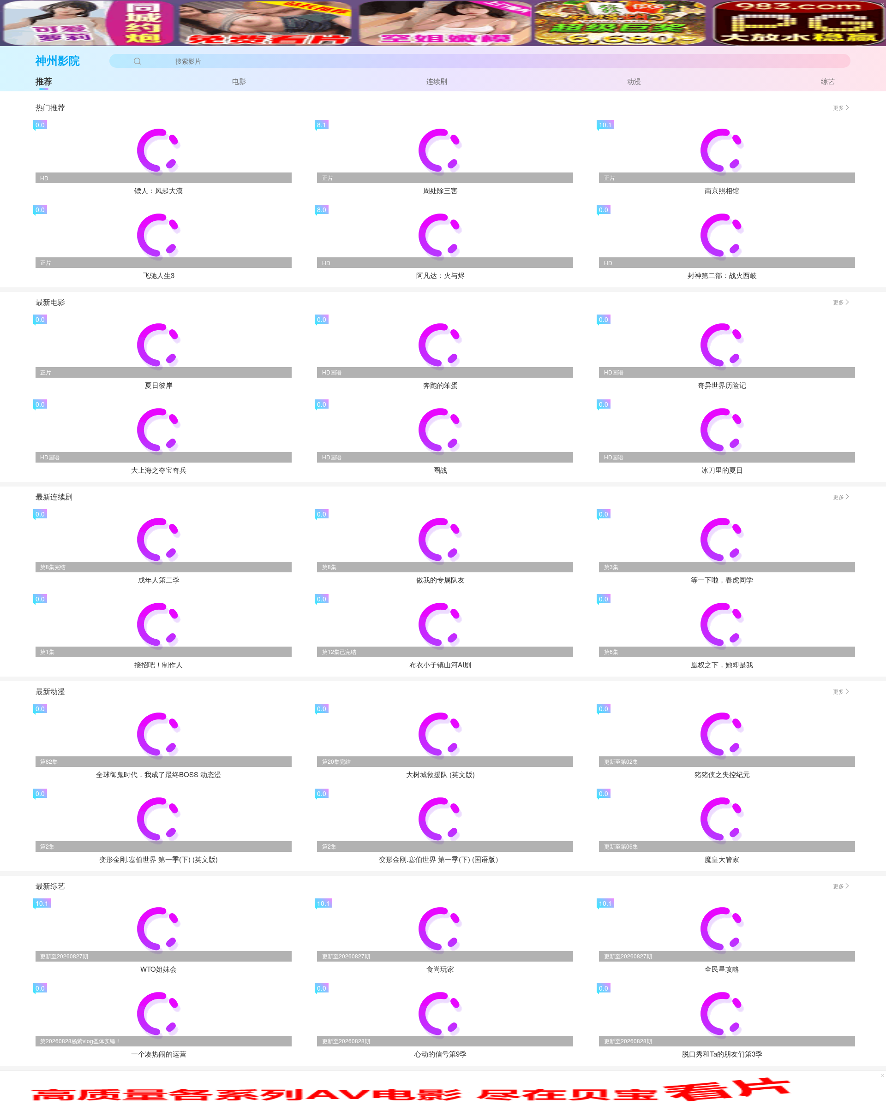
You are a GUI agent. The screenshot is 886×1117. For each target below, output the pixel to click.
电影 (239, 81)
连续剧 (436, 81)
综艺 (828, 81)
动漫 (634, 81)
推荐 (44, 81)
